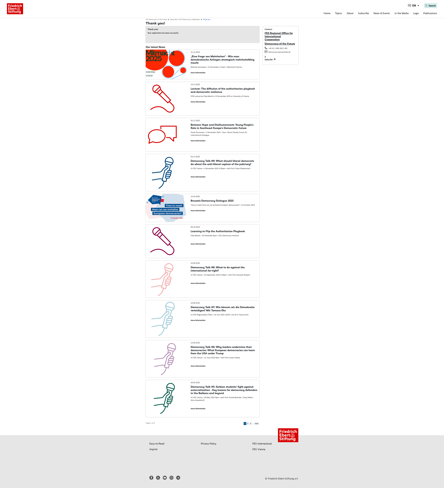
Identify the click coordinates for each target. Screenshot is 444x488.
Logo (416, 13)
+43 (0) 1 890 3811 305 (277, 48)
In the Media (402, 13)
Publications (430, 13)
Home (327, 13)
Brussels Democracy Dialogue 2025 (212, 200)
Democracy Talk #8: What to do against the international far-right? (218, 269)
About (350, 13)
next (256, 423)
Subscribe (363, 13)
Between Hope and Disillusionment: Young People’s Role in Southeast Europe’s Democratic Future (222, 126)
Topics (338, 13)
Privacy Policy (208, 443)
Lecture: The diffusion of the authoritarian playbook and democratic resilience (223, 90)
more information (198, 73)
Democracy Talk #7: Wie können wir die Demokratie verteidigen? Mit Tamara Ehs (223, 309)
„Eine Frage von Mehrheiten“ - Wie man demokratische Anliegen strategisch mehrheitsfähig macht (222, 59)
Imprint (153, 449)
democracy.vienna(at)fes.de (279, 52)
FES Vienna (258, 449)
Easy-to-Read (156, 443)
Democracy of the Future (280, 43)
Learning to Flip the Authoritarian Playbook (218, 231)
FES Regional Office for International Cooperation (279, 36)
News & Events (381, 13)
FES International (262, 443)
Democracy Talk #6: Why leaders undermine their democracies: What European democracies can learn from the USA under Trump (223, 350)
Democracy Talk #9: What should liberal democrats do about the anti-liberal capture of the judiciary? (222, 162)
